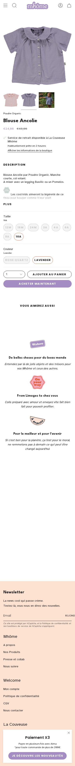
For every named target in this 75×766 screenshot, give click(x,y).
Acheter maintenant (37, 284)
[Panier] (69, 5)
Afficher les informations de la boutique (30, 150)
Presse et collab (14, 659)
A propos (9, 645)
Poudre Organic (12, 113)
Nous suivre (10, 666)
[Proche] (69, 733)
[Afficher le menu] (5, 5)
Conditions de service (17, 626)
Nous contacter (13, 710)
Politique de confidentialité (55, 623)
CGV (6, 703)
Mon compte (11, 689)
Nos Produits (11, 652)
